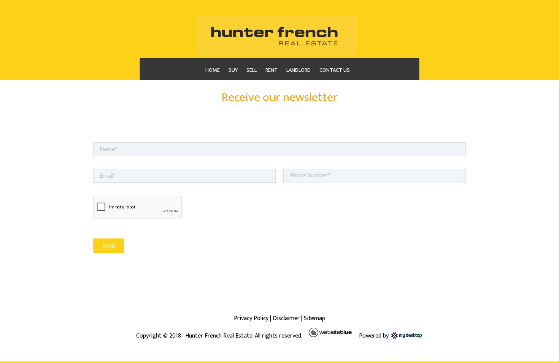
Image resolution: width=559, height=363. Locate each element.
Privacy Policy (251, 318)
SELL (251, 70)
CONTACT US (334, 70)
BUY (233, 70)
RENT (271, 70)
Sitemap (314, 318)
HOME (212, 70)
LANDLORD (298, 70)
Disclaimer (286, 318)
